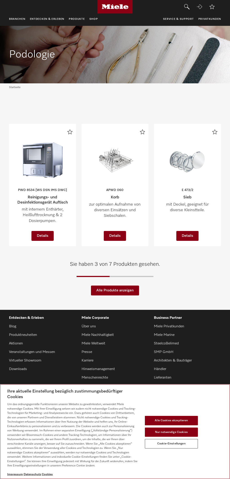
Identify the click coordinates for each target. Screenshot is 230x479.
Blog (12, 326)
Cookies (47, 474)
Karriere (87, 360)
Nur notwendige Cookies (171, 432)
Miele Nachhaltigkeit (98, 335)
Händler (160, 369)
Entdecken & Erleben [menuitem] (47, 19)
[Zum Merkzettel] (212, 6)
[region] (115, 431)
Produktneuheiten (23, 335)
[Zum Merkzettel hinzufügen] (70, 131)
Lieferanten (162, 377)
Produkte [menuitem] (77, 19)
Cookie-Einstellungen (171, 443)
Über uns (89, 326)
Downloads (18, 369)
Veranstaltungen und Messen (32, 352)
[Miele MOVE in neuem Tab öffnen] (199, 6)
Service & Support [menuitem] (178, 19)
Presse (87, 352)
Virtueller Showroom (25, 360)
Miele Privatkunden (169, 326)
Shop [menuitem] (93, 19)
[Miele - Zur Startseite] (115, 6)
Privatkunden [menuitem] (209, 19)
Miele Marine (164, 335)
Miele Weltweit (93, 343)
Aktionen (16, 343)
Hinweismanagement (98, 369)
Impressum (15, 474)
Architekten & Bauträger (173, 360)
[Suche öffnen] (186, 6)
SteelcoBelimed (166, 343)
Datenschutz (32, 474)
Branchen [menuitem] (17, 19)
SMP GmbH (163, 352)
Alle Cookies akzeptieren (171, 420)
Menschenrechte (95, 377)
